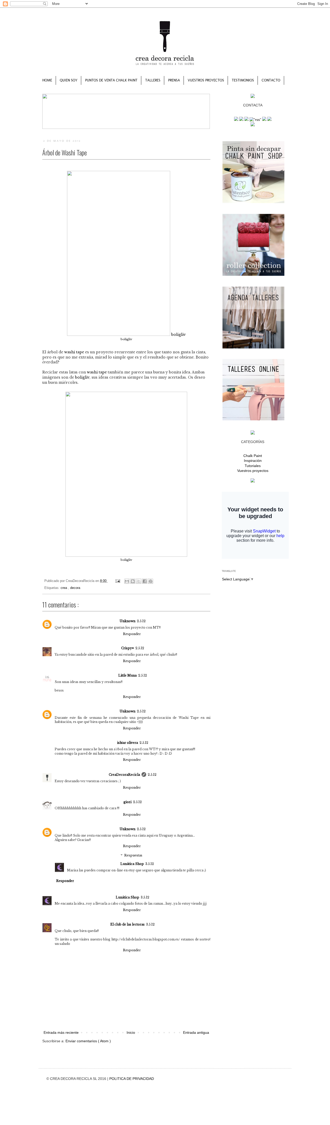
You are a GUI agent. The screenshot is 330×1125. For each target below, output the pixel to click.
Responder (132, 634)
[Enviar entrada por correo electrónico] (117, 581)
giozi (127, 802)
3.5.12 (149, 864)
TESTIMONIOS (243, 80)
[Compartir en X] (138, 581)
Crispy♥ (127, 648)
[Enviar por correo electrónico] (126, 581)
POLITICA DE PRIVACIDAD (131, 1079)
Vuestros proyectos (252, 471)
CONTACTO (271, 80)
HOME (47, 80)
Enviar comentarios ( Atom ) (88, 1041)
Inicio (131, 1032)
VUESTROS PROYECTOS (206, 80)
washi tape (74, 352)
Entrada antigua (196, 1032)
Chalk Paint (252, 456)
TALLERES (152, 80)
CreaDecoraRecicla (124, 775)
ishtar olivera (127, 743)
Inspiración (253, 461)
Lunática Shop (132, 864)
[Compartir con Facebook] (144, 581)
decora (75, 588)
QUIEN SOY (68, 80)
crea (64, 588)
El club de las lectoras (127, 924)
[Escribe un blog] (132, 581)
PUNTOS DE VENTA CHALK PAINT (111, 80)
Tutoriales (253, 466)
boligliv (178, 334)
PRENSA (174, 80)
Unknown (127, 621)
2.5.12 (141, 621)
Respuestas (133, 855)
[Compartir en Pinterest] (150, 581)
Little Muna (127, 675)
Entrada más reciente (61, 1032)
